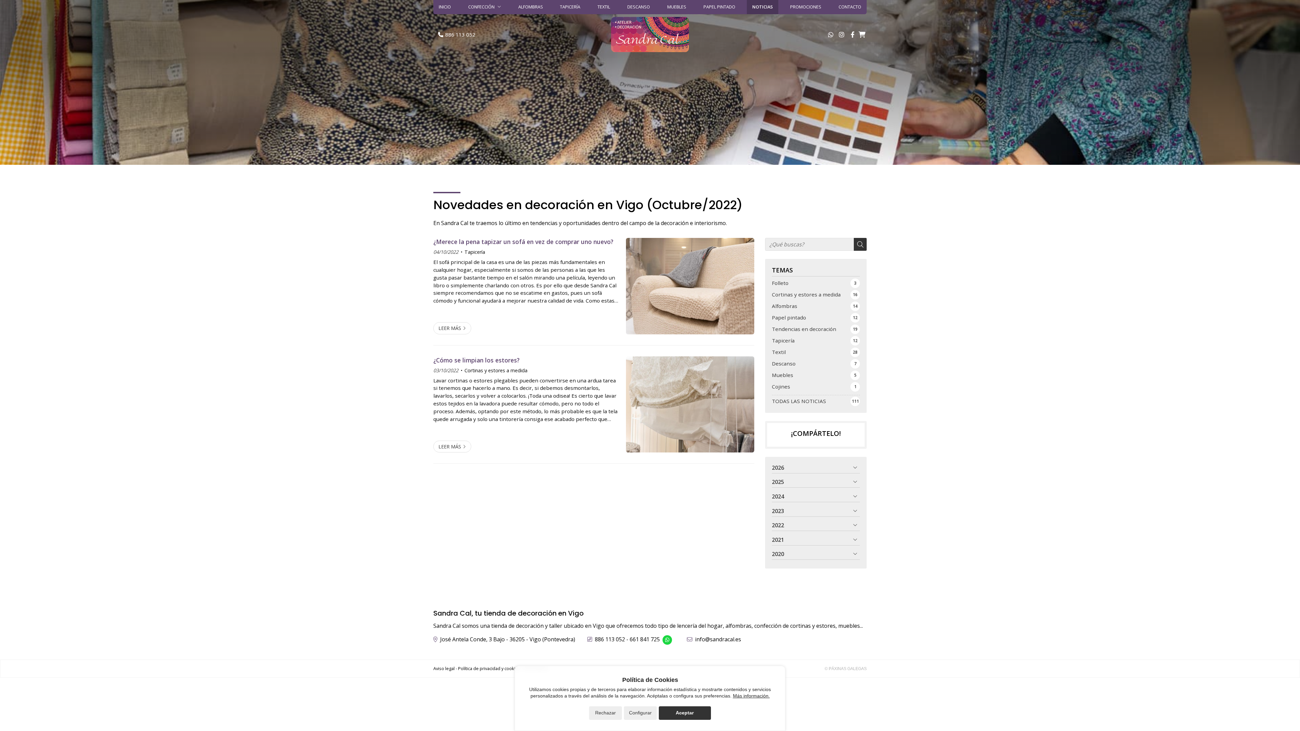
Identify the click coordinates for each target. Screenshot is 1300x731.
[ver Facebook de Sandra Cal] (852, 34)
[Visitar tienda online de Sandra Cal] (862, 34)
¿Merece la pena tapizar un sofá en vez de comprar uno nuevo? (523, 241)
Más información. (751, 696)
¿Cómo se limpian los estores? (476, 360)
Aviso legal (444, 668)
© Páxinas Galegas (846, 668)
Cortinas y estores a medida (495, 370)
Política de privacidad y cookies (489, 668)
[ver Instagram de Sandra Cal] (841, 34)
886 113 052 (610, 639)
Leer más (449, 328)
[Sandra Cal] (650, 34)
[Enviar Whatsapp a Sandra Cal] (831, 34)
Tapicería (474, 252)
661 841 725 (645, 639)
